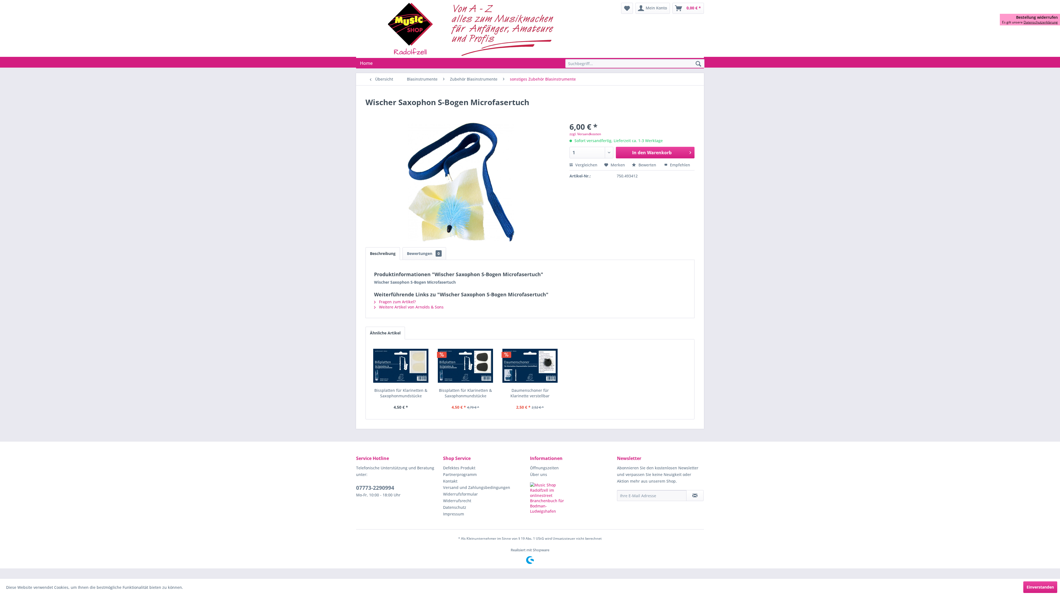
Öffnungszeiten (544, 467)
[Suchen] (698, 64)
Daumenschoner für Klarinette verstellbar (530, 393)
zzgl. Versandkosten (585, 134)
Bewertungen (423, 253)
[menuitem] (627, 8)
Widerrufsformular (460, 494)
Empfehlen (679, 164)
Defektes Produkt (459, 467)
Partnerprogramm (460, 474)
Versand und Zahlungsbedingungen (476, 487)
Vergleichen (585, 164)
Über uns (538, 474)
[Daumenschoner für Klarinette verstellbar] (530, 365)
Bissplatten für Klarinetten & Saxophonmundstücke (400, 393)
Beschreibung (383, 253)
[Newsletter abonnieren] (695, 495)
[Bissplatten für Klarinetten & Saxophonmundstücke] (401, 365)
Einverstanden (1040, 587)
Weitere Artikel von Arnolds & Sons (411, 307)
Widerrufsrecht (457, 500)
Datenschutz (454, 507)
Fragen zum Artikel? (397, 301)
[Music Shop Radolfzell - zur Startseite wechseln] (472, 29)
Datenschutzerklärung (1041, 22)
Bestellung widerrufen (1037, 17)
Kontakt (450, 481)
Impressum (453, 514)
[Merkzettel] (627, 8)
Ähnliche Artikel (385, 333)
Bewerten (647, 164)
